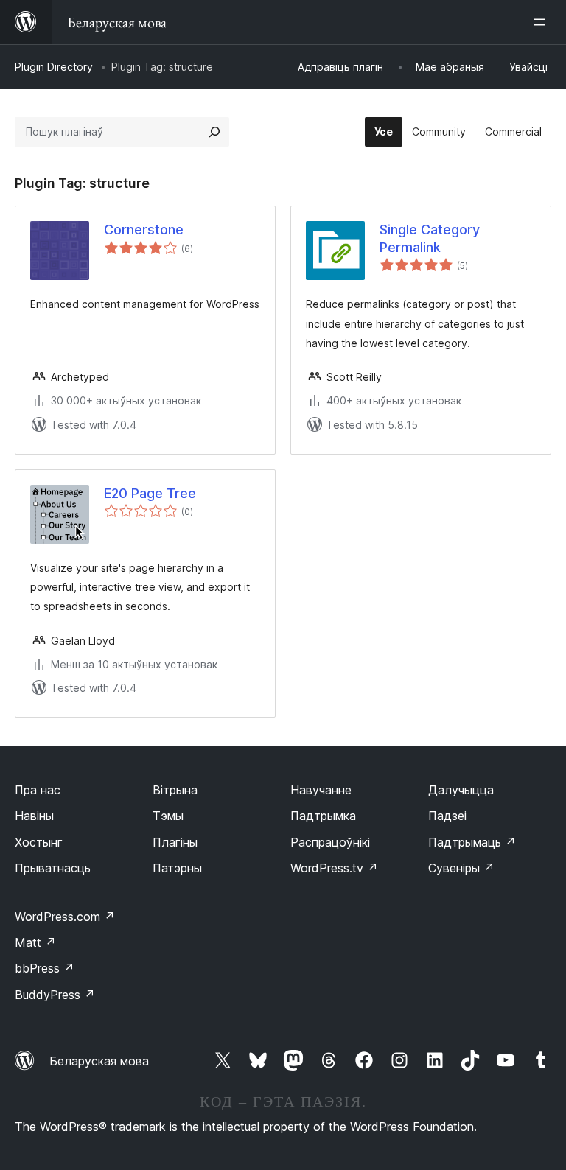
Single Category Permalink (430, 238)
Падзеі (447, 815)
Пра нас (37, 789)
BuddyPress (55, 994)
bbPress (44, 968)
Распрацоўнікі (330, 842)
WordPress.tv (334, 868)
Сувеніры (461, 868)
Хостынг (39, 842)
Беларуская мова (99, 1061)
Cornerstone (144, 229)
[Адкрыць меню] (542, 22)
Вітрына (175, 789)
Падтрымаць (472, 842)
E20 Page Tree (150, 493)
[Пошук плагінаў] (214, 132)
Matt (35, 942)
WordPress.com (65, 916)
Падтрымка (323, 815)
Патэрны (177, 868)
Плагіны (175, 842)
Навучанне (321, 789)
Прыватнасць (53, 868)
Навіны (34, 815)
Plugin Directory (54, 66)
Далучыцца (461, 789)
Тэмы (168, 815)
